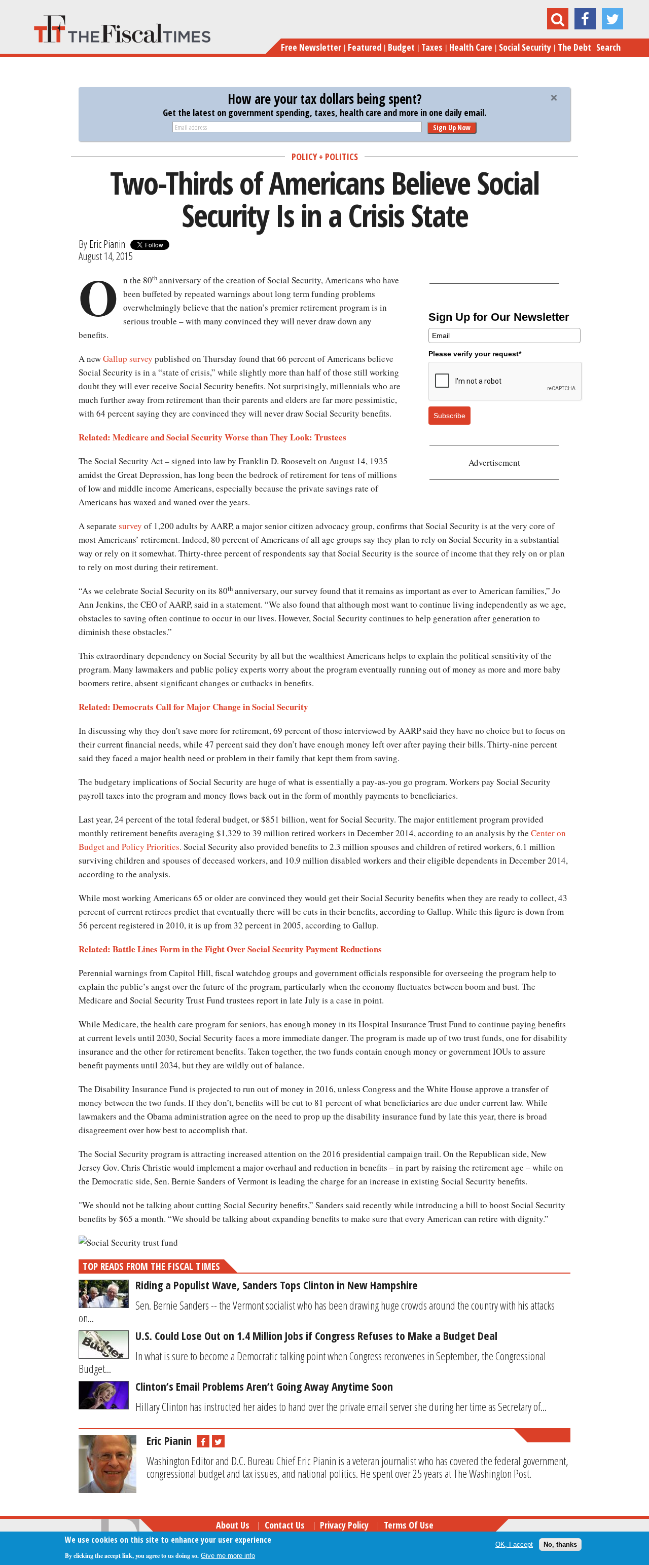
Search (608, 47)
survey (130, 526)
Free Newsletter (311, 47)
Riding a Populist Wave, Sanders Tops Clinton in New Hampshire (276, 1284)
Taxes (432, 47)
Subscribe (449, 416)
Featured (364, 47)
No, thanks (560, 1544)
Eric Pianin (107, 244)
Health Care (470, 47)
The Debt (574, 47)
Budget (401, 47)
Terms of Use (409, 1525)
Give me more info (228, 1555)
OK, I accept (514, 1544)
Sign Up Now (452, 127)
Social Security (525, 47)
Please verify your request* (474, 354)
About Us (232, 1525)
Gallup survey (128, 358)
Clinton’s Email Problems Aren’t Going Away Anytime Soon (264, 1386)
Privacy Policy (344, 1525)
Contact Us (285, 1525)
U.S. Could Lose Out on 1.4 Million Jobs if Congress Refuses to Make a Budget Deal (316, 1335)
